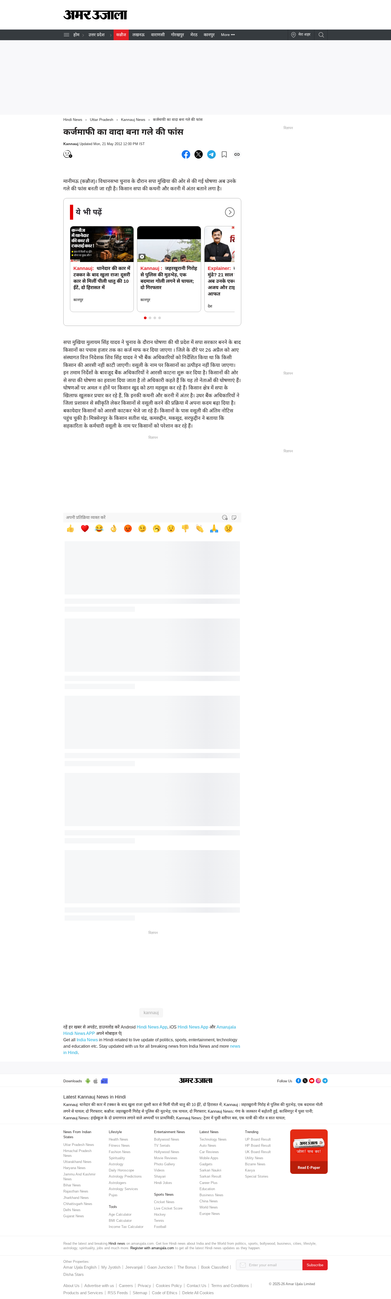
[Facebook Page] (298, 1080)
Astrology (116, 1164)
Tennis (159, 1221)
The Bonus (186, 1267)
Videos (159, 1170)
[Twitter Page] (305, 1080)
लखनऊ (138, 34)
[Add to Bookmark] (224, 154)
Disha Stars (73, 1274)
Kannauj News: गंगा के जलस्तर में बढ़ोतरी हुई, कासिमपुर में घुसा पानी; (260, 1111)
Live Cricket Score (168, 1208)
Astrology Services (123, 1189)
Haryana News (74, 1168)
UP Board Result (258, 1139)
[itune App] (95, 1080)
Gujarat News (73, 1216)
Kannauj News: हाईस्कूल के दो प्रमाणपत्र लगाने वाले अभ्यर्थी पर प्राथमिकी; (119, 1118)
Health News (118, 1139)
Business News (211, 1195)
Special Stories (256, 1176)
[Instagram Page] (318, 1080)
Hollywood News (166, 1152)
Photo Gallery (164, 1164)
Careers (126, 1286)
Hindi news (117, 1243)
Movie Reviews (165, 1158)
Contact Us (196, 1286)
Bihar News (72, 1185)
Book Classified (214, 1267)
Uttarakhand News (77, 1162)
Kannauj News (133, 119)
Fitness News (119, 1146)
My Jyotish (110, 1267)
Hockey (160, 1214)
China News (208, 1201)
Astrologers (117, 1183)
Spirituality (117, 1158)
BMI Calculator (120, 1221)
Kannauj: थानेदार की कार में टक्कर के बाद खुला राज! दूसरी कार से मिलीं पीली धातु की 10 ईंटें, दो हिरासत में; (143, 1104)
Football (160, 1227)
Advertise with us (99, 1286)
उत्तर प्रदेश (97, 34)
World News (208, 1207)
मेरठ (193, 34)
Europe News (209, 1214)
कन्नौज (121, 34)
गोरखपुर (177, 34)
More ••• (228, 34)
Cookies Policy (169, 1286)
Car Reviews (209, 1152)
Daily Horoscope (121, 1170)
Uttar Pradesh (101, 119)
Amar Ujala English (80, 1267)
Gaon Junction (160, 1267)
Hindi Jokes (163, 1183)
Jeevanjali (134, 1267)
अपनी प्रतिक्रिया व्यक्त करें (86, 517)
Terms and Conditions (230, 1286)
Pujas (113, 1195)
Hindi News (72, 119)
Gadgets (206, 1164)
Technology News (213, 1139)
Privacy (144, 1286)
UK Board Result (258, 1152)
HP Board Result (258, 1146)
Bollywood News (166, 1139)
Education (207, 1189)
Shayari (160, 1176)
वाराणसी (158, 34)
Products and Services (83, 1293)
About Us (71, 1286)
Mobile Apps (208, 1158)
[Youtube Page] (311, 1080)
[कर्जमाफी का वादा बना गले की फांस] (186, 154)
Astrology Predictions (125, 1176)
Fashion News (120, 1152)
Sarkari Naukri (210, 1170)
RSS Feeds (118, 1293)
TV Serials (162, 1146)
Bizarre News (255, 1164)
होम (76, 34)
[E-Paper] (309, 1151)
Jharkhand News (76, 1198)
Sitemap (140, 1293)
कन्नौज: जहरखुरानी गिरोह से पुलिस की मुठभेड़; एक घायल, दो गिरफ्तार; (155, 1111)
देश (210, 306)
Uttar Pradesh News (78, 1145)
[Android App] (87, 1080)
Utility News (254, 1158)
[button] (145, 318)
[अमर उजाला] (95, 18)
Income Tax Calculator (126, 1227)
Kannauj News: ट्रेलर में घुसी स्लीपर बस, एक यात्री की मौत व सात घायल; (230, 1118)
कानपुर (209, 34)
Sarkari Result (210, 1176)
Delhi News (72, 1210)
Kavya (250, 1170)
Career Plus (208, 1183)
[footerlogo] (196, 1081)
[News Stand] (104, 1080)
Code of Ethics (164, 1293)
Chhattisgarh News (77, 1204)
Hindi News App (152, 1027)
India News (87, 1040)
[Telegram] (325, 1080)
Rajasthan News (75, 1191)
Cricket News (164, 1202)
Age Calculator (120, 1214)
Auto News (207, 1146)
